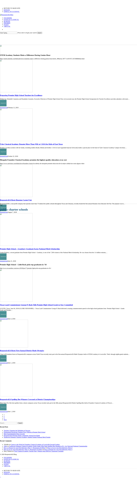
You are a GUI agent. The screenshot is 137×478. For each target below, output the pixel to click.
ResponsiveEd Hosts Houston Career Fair (16, 200)
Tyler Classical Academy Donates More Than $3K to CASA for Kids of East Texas (31, 144)
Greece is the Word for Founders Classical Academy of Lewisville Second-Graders (35, 444)
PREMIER (7, 462)
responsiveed (4, 107)
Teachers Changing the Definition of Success (17, 430)
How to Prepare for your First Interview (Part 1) (58, 449)
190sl (5, 446)
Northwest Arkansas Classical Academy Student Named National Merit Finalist (27, 437)
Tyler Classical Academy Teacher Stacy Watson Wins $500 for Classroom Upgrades (38, 451)
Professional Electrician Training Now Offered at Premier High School (24, 432)
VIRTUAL (7, 466)
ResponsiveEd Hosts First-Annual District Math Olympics (22, 351)
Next (5, 420)
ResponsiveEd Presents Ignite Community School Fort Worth (22, 435)
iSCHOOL (7, 461)
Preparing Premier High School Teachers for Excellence (21, 95)
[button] (0, 477)
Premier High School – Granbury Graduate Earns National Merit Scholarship (30, 249)
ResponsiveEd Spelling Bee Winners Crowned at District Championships (27, 399)
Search (39, 33)
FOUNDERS (8, 457)
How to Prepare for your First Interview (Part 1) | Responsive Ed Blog (24, 448)
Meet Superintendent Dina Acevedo (14, 434)
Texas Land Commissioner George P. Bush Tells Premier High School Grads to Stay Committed (36, 305)
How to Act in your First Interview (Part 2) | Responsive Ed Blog (23, 449)
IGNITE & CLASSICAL (11, 459)
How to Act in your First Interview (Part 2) (59, 448)
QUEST (6, 464)
